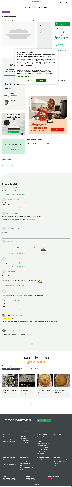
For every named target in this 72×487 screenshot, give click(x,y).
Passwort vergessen (25, 440)
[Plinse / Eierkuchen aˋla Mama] (45, 380)
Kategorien (6, 436)
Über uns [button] (39, 7)
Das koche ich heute (42, 449)
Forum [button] (33, 7)
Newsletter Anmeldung (44, 420)
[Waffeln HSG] (27, 380)
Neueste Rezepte (7, 439)
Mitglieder (39, 439)
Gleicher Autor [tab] (24, 368)
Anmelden (22, 436)
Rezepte (39, 441)
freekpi (24, 393)
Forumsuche (57, 436)
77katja (8, 315)
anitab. (8, 330)
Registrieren (23, 438)
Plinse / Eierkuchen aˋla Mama (44, 391)
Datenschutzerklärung (42, 459)
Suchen (56, 432)
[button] (61, 2)
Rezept (5, 432)
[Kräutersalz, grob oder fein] (10, 380)
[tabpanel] (36, 390)
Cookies (39, 462)
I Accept (41, 80)
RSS (55, 466)
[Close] (56, 50)
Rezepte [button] (27, 7)
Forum (38, 432)
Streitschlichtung (24, 469)
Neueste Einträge (24, 443)
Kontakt (56, 463)
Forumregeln (6, 462)
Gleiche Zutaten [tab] (35, 368)
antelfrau (42, 395)
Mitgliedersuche (58, 439)
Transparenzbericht (25, 463)
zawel (6, 395)
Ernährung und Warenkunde (44, 447)
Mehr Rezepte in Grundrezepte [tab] (11, 368)
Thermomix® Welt (41, 436)
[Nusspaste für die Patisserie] (62, 380)
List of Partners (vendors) (23, 76)
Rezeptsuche (6, 434)
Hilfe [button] (45, 7)
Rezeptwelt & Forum (42, 434)
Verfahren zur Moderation (9, 464)
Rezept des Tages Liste (9, 441)
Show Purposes (31, 80)
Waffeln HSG (24, 390)
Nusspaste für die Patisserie (60, 391)
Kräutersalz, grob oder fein (9, 391)
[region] (36, 66)
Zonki (58, 395)
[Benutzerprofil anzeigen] (56, 37)
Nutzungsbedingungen (9, 459)
